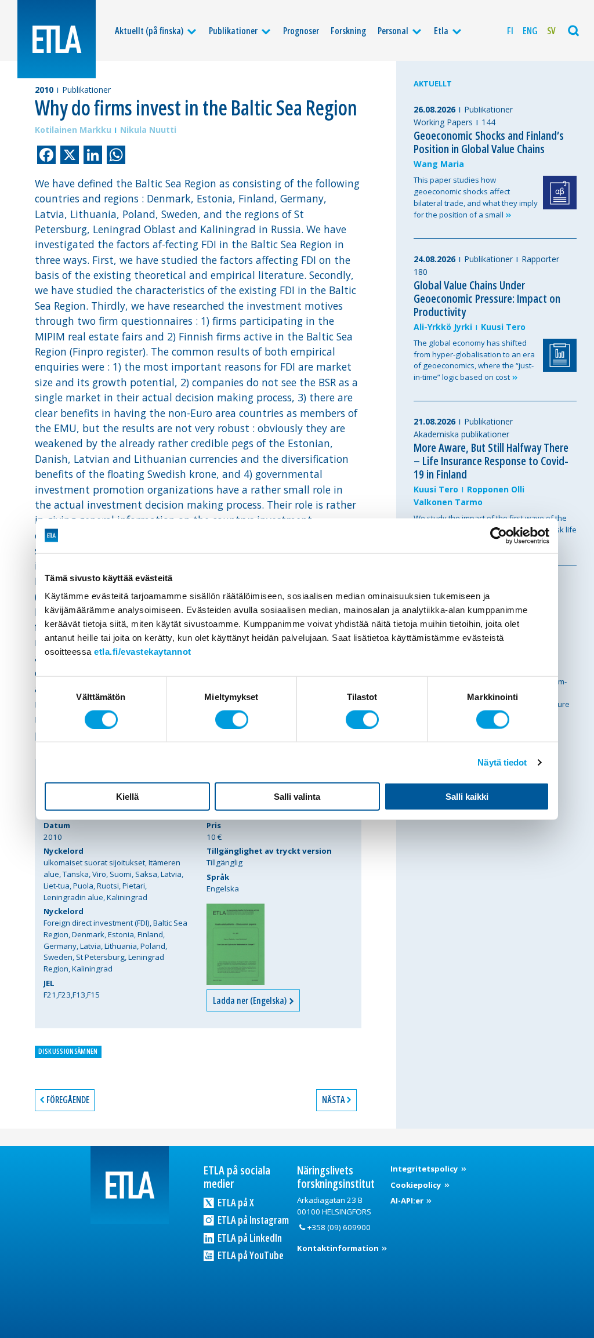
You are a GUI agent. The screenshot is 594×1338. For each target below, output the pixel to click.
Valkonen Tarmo (448, 501)
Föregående (67, 1099)
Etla (441, 30)
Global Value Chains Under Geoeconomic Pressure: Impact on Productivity (487, 298)
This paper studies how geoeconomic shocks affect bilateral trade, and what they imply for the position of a (476, 197)
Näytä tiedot (502, 762)
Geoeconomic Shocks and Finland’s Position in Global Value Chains (489, 142)
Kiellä (127, 797)
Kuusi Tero (503, 326)
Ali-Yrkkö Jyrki (443, 326)
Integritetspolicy (425, 1168)
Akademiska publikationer (461, 434)
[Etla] (56, 39)
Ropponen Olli (495, 489)
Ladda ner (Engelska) (250, 1000)
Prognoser (301, 30)
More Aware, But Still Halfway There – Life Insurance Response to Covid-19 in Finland (491, 461)
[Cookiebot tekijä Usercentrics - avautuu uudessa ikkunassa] (498, 535)
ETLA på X (235, 1202)
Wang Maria (439, 163)
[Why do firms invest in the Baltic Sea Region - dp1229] (236, 944)
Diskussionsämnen (67, 1051)
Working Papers (443, 122)
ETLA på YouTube (250, 1255)
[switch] (231, 719)
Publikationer (233, 30)
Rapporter (540, 258)
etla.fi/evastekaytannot (142, 652)
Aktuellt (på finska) (149, 30)
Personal (393, 30)
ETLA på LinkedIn (249, 1238)
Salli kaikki (467, 797)
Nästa (333, 1099)
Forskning (348, 30)
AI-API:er (407, 1200)
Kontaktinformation (339, 1248)
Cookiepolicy (416, 1185)
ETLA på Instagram (252, 1220)
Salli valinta (297, 797)
